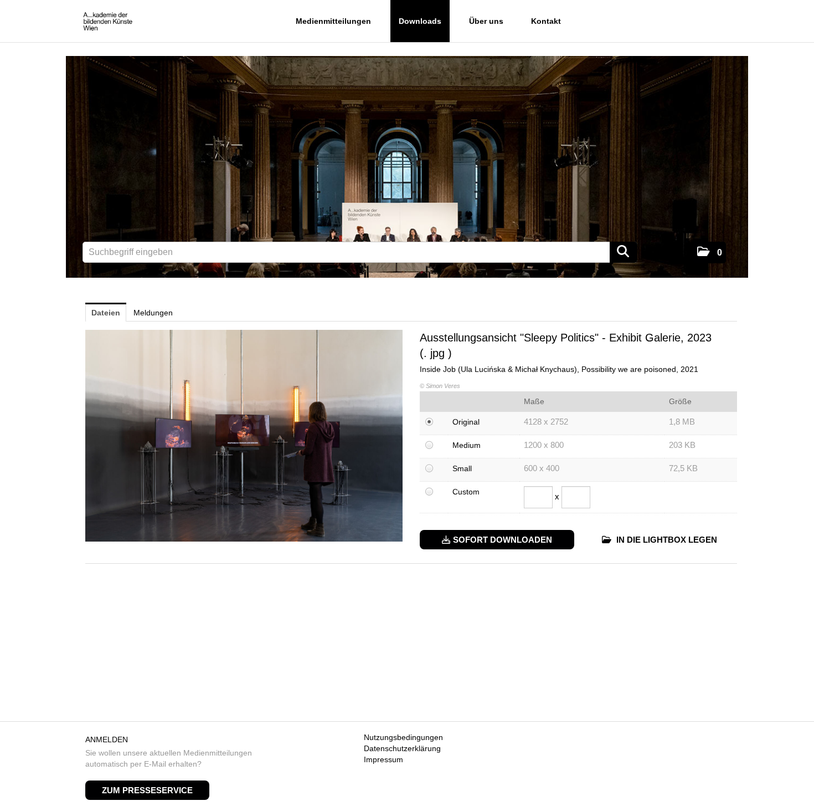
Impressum (383, 759)
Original (466, 421)
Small (462, 468)
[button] (709, 252)
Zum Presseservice (147, 790)
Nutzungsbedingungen (403, 737)
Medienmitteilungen (333, 21)
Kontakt (546, 21)
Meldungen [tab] (153, 312)
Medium (466, 445)
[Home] (108, 22)
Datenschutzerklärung (402, 748)
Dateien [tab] (105, 312)
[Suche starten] (623, 252)
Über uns (486, 21)
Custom (466, 491)
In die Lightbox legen (665, 539)
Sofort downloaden (502, 539)
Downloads (420, 21)
